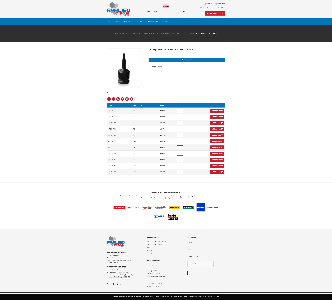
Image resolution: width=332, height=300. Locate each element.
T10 (134, 141)
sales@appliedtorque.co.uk (118, 258)
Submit (196, 273)
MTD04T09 (112, 135)
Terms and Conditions (154, 274)
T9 (134, 135)
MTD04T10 (111, 141)
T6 (134, 117)
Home (109, 22)
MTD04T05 (112, 110)
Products (126, 22)
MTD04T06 (112, 117)
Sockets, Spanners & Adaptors (147, 34)
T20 (134, 153)
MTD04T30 (112, 172)
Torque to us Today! (215, 13)
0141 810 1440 (221, 8)
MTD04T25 (112, 159)
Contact (165, 22)
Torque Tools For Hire (154, 245)
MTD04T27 (112, 166)
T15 (134, 147)
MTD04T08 (112, 129)
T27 (134, 166)
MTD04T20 (112, 153)
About (117, 22)
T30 (134, 172)
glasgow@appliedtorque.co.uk (119, 272)
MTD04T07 (112, 123)
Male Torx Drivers (173, 34)
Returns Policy (152, 268)
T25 (134, 159)
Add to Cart (216, 110)
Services (139, 22)
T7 (134, 123)
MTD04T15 (111, 147)
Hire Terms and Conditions (156, 276)
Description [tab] (187, 60)
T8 (134, 129)
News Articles (152, 22)
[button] (109, 99)
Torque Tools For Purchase (156, 242)
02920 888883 (203, 8)
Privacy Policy (152, 271)
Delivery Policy (152, 265)
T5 (134, 110)
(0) (221, 4)
